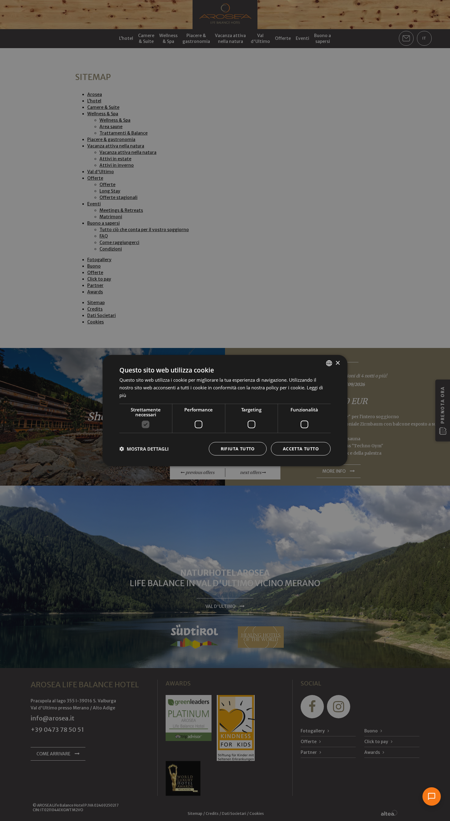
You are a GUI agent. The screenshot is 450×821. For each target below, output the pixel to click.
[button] (144, 448)
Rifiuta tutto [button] (238, 448)
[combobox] (329, 363)
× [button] (337, 363)
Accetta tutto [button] (301, 448)
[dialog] (225, 410)
